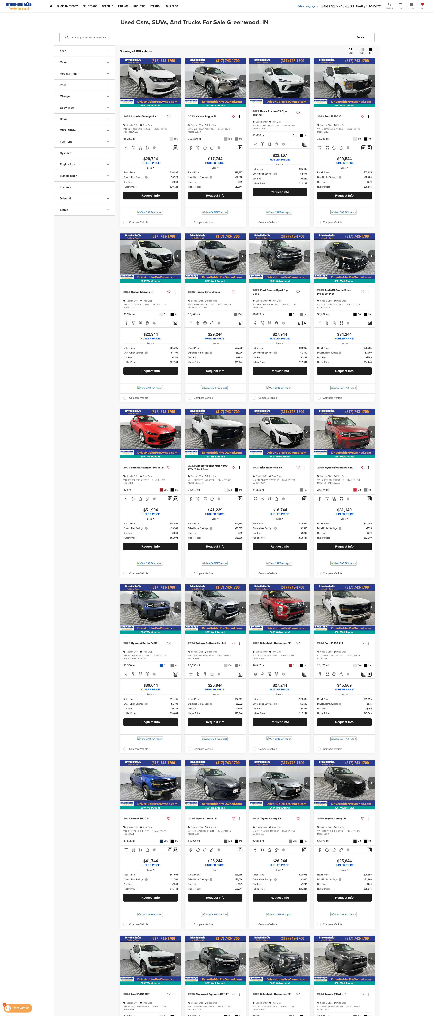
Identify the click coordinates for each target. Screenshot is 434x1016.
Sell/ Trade (90, 6)
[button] (177, 81)
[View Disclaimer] (154, 147)
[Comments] (175, 147)
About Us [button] (139, 6)
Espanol (155, 6)
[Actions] (175, 117)
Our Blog (172, 6)
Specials (107, 6)
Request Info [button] (150, 195)
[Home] (51, 6)
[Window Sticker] (369, 147)
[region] (150, 179)
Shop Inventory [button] (67, 6)
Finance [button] (123, 6)
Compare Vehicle (138, 222)
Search (360, 37)
